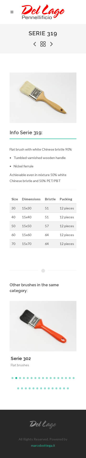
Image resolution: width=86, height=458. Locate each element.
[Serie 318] (34, 44)
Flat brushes (20, 365)
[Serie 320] (51, 44)
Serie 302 (21, 358)
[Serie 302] (37, 324)
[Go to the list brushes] (43, 44)
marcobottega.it (43, 445)
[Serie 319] (43, 98)
